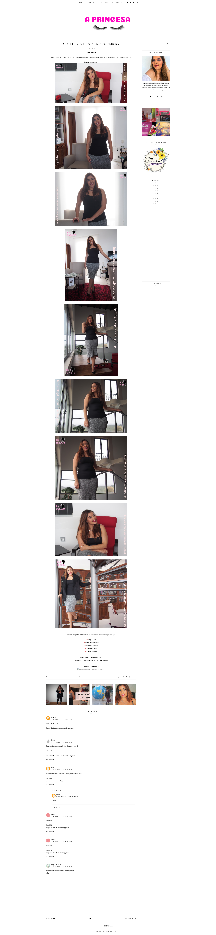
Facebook (64, 756)
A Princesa (105, 932)
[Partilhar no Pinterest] (129, 677)
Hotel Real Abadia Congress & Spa (103, 634)
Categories (116, 3)
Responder (50, 732)
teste (52, 767)
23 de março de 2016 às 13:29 (67, 796)
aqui (125, 57)
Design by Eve (114, 932)
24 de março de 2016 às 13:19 (61, 866)
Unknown (54, 717)
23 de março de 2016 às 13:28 (61, 769)
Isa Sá (53, 814)
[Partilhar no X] (123, 677)
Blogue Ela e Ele (56, 865)
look (50, 677)
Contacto (104, 3)
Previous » (130, 918)
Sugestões (78, 677)
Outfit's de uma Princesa (63, 677)
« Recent (50, 918)
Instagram (71, 756)
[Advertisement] (156, 243)
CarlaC (53, 740)
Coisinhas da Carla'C (53, 756)
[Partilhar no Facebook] (126, 677)
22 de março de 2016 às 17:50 (61, 742)
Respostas (57, 790)
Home (81, 3)
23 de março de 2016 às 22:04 (61, 816)
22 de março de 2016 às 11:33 (61, 719)
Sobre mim (92, 3)
